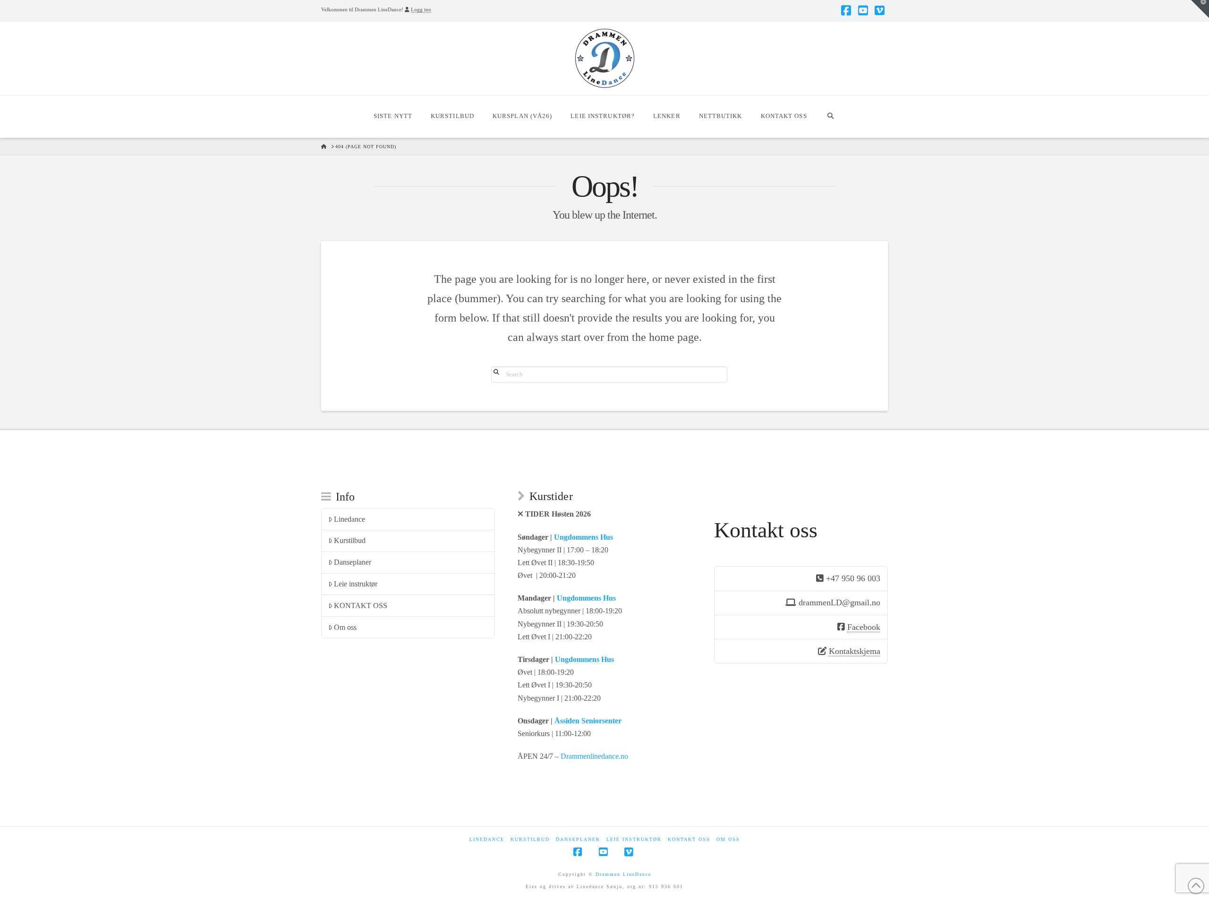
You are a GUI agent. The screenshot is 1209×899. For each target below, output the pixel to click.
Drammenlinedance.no (594, 756)
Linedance (349, 519)
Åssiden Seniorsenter (588, 721)
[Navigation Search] (830, 116)
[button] (1200, 9)
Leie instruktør (355, 584)
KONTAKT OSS (360, 606)
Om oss (345, 627)
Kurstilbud (350, 540)
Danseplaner (352, 562)
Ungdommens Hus (583, 537)
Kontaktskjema (854, 651)
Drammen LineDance (623, 874)
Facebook (863, 627)
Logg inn (421, 9)
